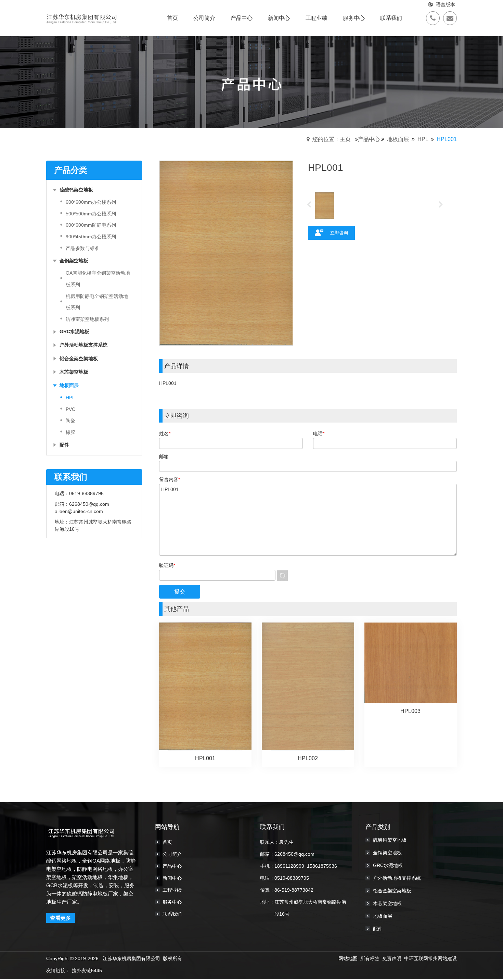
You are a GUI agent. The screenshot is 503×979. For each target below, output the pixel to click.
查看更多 (60, 918)
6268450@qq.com (89, 504)
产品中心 (369, 139)
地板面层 (398, 139)
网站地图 (348, 958)
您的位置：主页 (331, 139)
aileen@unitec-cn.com (79, 511)
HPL (422, 139)
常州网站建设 (442, 958)
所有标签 (369, 958)
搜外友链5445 (87, 970)
